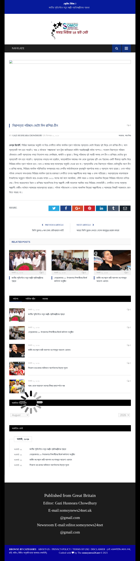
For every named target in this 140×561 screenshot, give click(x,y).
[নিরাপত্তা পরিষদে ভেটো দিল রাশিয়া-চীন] (70, 90)
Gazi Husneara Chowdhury (27, 135)
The (89, 552)
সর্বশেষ (15, 298)
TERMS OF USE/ (82, 549)
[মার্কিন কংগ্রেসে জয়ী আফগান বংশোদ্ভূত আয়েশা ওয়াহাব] (112, 262)
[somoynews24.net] (70, 29)
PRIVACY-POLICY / (62, 549)
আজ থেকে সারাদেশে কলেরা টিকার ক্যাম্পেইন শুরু (46, 385)
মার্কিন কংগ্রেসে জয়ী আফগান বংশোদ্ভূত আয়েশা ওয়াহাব (49, 349)
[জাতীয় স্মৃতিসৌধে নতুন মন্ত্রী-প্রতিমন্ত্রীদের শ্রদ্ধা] (27, 262)
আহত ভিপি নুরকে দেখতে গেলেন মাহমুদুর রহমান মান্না (98, 230)
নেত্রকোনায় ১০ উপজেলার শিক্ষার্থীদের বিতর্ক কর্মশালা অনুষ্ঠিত (69, 7)
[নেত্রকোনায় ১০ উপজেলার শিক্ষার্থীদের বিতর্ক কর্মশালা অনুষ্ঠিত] (70, 262)
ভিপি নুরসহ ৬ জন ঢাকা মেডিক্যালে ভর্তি (48, 230)
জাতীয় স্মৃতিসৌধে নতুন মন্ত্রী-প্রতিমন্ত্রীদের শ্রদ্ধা (46, 314)
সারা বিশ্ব (128, 135)
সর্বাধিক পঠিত (30, 298)
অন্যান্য (121, 135)
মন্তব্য (45, 298)
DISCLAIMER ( (99, 549)
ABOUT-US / (45, 549)
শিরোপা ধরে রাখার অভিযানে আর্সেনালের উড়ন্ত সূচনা (48, 367)
